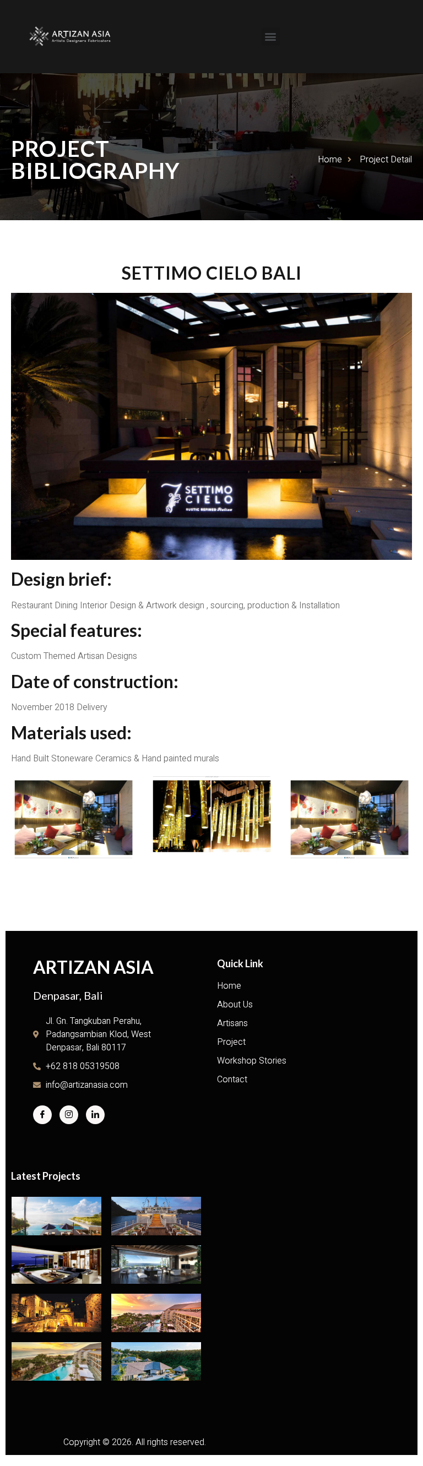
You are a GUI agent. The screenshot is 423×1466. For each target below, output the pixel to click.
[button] (271, 37)
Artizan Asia (93, 967)
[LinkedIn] (95, 1114)
